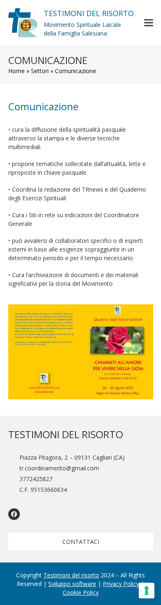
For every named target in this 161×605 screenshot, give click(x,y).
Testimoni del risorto (71, 575)
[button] (148, 22)
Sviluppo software (72, 584)
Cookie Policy (81, 592)
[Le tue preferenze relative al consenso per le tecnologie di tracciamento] (146, 590)
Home (16, 71)
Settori (40, 71)
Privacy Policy (121, 584)
